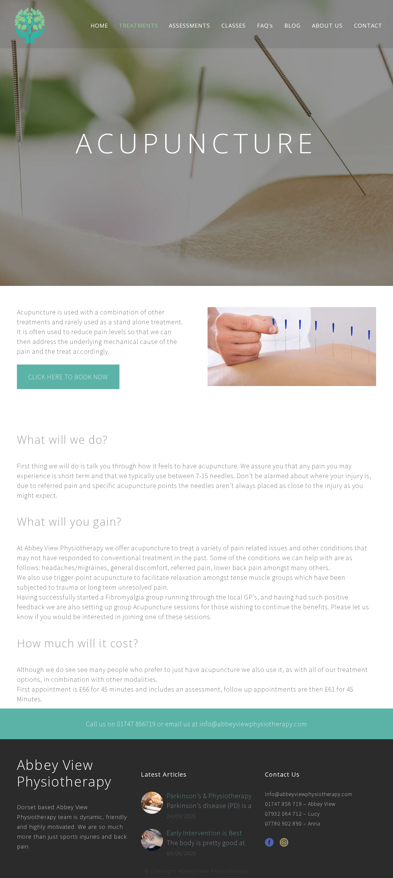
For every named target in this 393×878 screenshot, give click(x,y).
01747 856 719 (283, 803)
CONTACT (368, 25)
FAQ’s (265, 25)
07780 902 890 (283, 823)
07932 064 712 (283, 813)
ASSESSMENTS (189, 25)
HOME (99, 25)
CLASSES (233, 25)
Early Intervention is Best (204, 833)
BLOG (292, 25)
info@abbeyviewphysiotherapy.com (308, 794)
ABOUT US (327, 25)
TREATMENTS (138, 25)
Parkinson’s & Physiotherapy (209, 795)
